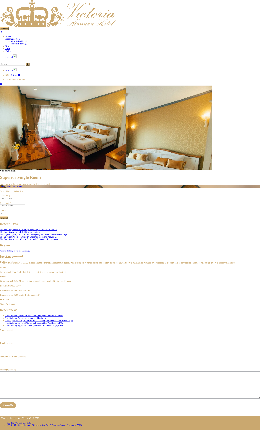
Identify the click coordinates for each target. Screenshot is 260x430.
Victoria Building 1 (8, 171)
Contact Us (8, 405)
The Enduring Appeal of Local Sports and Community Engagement (29, 239)
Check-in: (5, 195)
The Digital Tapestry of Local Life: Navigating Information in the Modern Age (33, 234)
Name (7, 330)
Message (8, 370)
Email (7, 343)
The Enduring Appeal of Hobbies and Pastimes (20, 232)
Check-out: (5, 203)
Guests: (3, 210)
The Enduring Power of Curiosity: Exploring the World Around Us (28, 229)
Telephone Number (13, 356)
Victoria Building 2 (22, 251)
